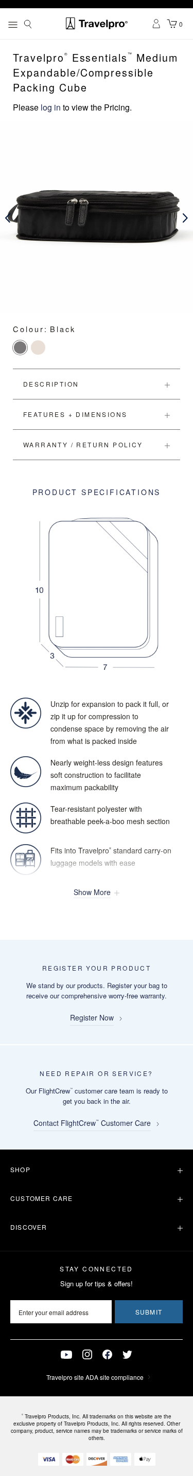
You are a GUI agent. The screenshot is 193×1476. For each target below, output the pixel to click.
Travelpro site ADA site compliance (95, 1377)
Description (51, 383)
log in (51, 107)
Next (185, 218)
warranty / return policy (83, 444)
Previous (7, 218)
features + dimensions (75, 414)
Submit (148, 1311)
